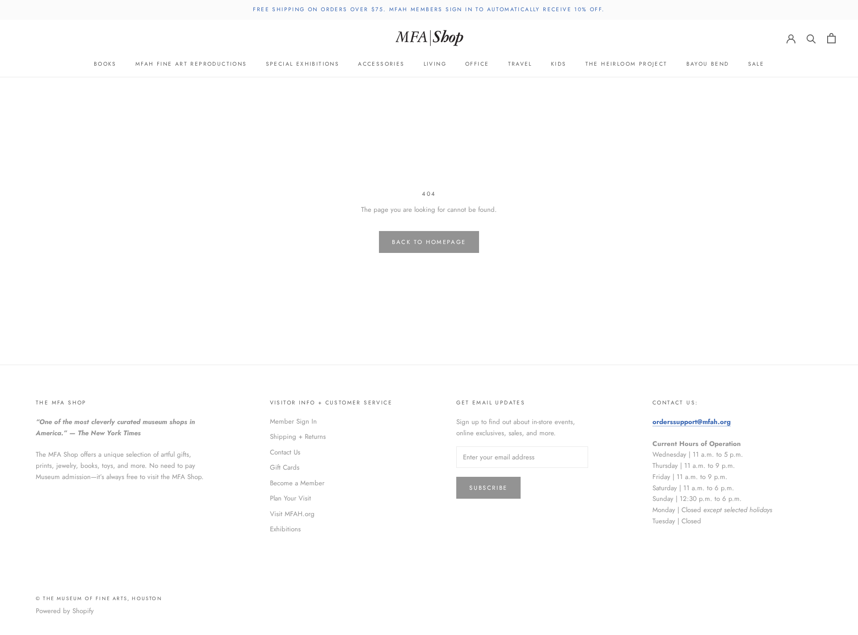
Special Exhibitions (303, 64)
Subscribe (488, 488)
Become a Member (297, 483)
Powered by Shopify (65, 611)
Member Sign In (293, 421)
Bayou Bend (707, 64)
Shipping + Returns (298, 437)
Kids (559, 64)
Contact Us (285, 452)
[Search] (811, 38)
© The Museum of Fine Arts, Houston (99, 598)
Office (477, 64)
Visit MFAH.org (292, 514)
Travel (520, 64)
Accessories (381, 64)
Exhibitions (285, 529)
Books (105, 64)
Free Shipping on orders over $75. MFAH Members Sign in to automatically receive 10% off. (429, 9)
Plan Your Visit (290, 498)
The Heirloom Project (626, 64)
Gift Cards (284, 467)
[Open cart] (831, 38)
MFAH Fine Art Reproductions (191, 64)
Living (435, 64)
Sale (756, 64)
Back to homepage (429, 242)
